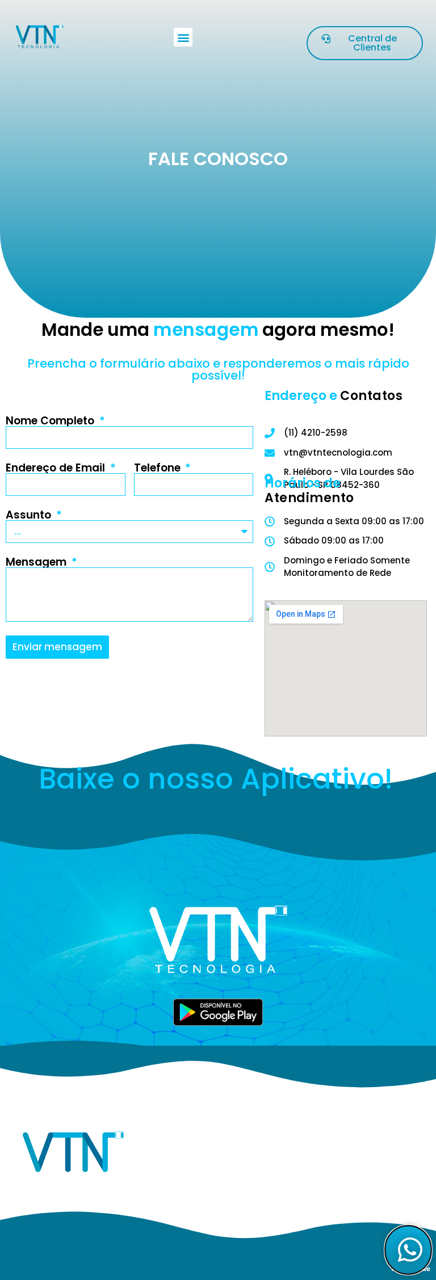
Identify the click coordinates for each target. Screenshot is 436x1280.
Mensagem (37, 562)
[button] (183, 37)
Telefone (158, 467)
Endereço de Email (57, 467)
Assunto (30, 515)
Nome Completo (51, 420)
